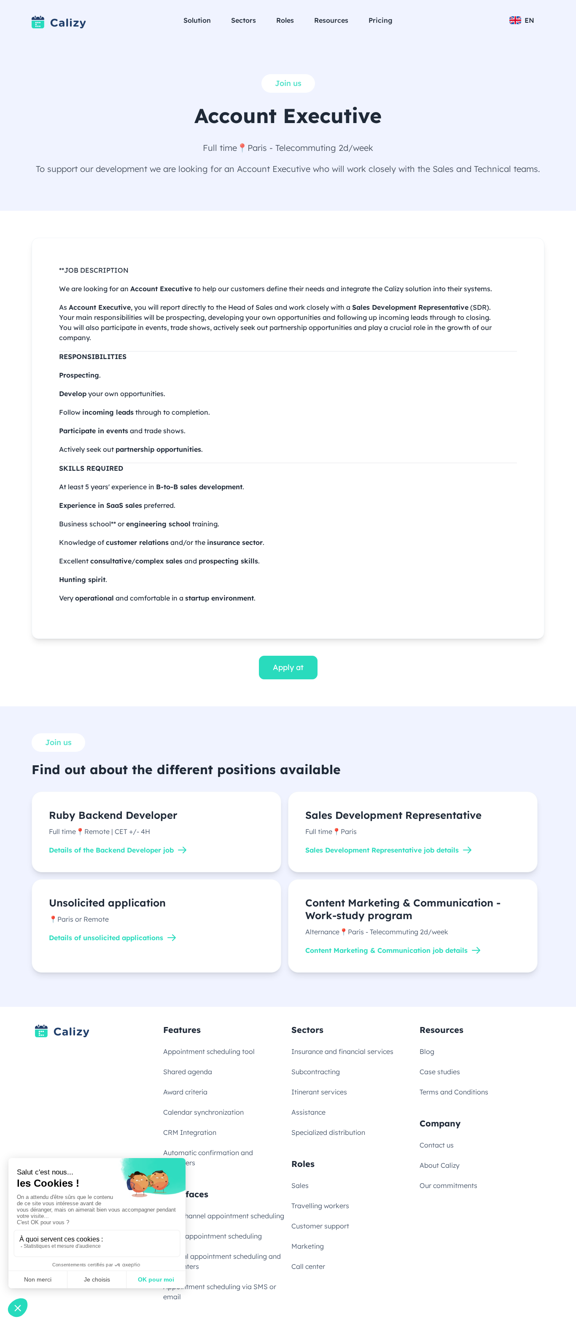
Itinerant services (319, 1092)
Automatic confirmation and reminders (208, 1157)
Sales (300, 1185)
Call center (308, 1266)
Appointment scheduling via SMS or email (219, 1291)
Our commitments (448, 1185)
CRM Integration (189, 1132)
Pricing (381, 20)
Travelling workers (320, 1205)
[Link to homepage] (59, 22)
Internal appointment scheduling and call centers (222, 1261)
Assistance (308, 1112)
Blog (427, 1051)
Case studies (440, 1071)
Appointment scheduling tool (209, 1051)
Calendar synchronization (203, 1112)
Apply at (288, 667)
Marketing (307, 1246)
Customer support (320, 1226)
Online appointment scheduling (212, 1236)
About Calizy (440, 1165)
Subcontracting (315, 1071)
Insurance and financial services (342, 1051)
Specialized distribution (328, 1132)
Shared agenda (187, 1071)
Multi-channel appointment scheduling (223, 1216)
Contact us (437, 1145)
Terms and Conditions (454, 1092)
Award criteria (185, 1092)
